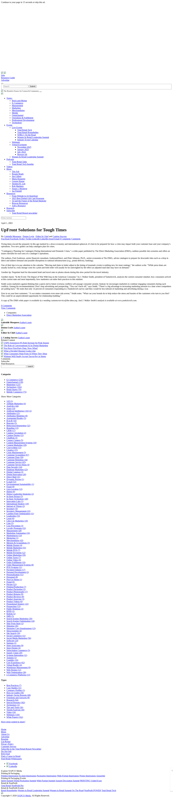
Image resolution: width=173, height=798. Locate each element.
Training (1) (11, 658)
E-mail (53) (11, 482)
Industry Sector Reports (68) (18, 695)
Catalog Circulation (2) (16, 433)
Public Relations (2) (14, 609)
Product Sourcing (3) (15, 599)
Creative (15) (12, 450)
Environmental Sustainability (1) (20, 484)
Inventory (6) (12, 509)
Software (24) (12, 640)
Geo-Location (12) (14, 489)
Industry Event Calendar (27, 140)
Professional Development (23, 120)
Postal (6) (10, 582)
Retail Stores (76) (13, 389)
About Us (5, 734)
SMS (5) (10, 616)
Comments (75, 239)
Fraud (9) (10, 487)
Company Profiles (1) (15, 690)
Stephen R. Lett (18, 184)
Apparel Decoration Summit (67, 781)
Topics (9, 98)
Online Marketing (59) (16, 555)
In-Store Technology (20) (17, 499)
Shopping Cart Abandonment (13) (21, 628)
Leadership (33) (13, 516)
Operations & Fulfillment (22, 118)
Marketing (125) (13, 384)
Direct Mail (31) (13, 477)
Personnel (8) (12, 577)
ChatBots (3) (11, 438)
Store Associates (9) (14, 645)
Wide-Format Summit (46, 781)
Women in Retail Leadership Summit (33, 790)
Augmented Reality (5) (16, 418)
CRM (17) (10, 430)
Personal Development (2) (17, 572)
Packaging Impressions (46, 776)
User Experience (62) (15, 662)
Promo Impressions (87, 776)
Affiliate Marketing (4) (16, 403)
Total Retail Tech (24, 130)
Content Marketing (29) (16, 445)
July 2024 (21, 152)
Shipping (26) (12, 626)
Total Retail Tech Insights (23, 164)
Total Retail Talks (19, 162)
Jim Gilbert (16, 176)
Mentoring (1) (12, 538)
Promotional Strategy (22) (17, 604)
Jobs (3, 75)
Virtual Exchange (19, 144)
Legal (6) (10, 518)
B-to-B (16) (11, 421)
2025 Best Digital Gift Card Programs (28, 198)
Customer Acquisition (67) (17, 455)
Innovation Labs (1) (14, 501)
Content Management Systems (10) (21, 443)
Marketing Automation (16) (18, 533)
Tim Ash (15, 171)
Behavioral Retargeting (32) (18, 425)
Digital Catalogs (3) (14, 472)
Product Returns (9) (14, 594)
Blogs (8, 169)
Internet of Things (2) (15, 506)
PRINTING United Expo (91, 781)
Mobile (15, 113)
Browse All (22, 154)
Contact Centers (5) (14, 440)
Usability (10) (12, 660)
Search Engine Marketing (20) (19, 618)
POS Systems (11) (14, 567)
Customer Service (8, 746)
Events (9, 125)
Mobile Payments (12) (15, 553)
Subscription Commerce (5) (18, 650)
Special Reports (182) (15, 702)
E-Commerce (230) (14, 380)
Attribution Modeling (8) (17, 416)
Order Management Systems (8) (20, 565)
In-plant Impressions (27, 776)
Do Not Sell (6, 751)
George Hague (18, 181)
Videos (9, 166)
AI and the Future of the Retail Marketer (29, 201)
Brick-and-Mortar (19, 100)
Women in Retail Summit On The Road (67, 790)
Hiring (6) (10, 491)
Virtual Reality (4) (14, 665)
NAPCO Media (24, 795)
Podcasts (10, 159)
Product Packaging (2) (16, 589)
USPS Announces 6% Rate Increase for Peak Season (26, 343)
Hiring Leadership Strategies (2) (20, 494)
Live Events (17, 127)
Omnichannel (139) (14, 382)
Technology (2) (13, 705)
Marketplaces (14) (14, 535)
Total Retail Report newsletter (24, 213)
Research (10, 208)
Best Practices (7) (13, 685)
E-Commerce (17, 103)
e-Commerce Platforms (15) (18, 675)
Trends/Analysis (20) (15, 710)
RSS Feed (5, 754)
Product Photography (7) (17, 592)
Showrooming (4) (14, 631)
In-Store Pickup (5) (14, 496)
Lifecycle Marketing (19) (17, 521)
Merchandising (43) (14, 540)
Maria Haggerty (18, 179)
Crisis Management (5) (16, 452)
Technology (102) (14, 387)
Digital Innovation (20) (16, 474)
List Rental (5, 741)
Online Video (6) (13, 560)
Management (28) (14, 531)
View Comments (8, 308)
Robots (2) (11, 614)
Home (3, 729)
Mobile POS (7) (13, 550)
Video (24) (11, 712)
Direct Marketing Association (18, 315)
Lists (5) (10, 523)
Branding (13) (12, 428)
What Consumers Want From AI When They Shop (25, 354)
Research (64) (12, 700)
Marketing (16, 108)
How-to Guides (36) (15, 693)
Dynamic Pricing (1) (15, 479)
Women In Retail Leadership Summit (33, 137)
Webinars (16, 142)
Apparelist (100, 776)
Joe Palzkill (17, 191)
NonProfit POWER (92, 790)
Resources (10, 193)
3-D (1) (9, 401)
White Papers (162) (14, 717)
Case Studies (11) (13, 688)
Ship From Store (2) (15, 623)
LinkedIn (13, 766)
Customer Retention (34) (17, 460)
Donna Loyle (28, 236)
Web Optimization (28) (16, 672)
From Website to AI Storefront (25, 196)
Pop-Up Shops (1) (14, 579)
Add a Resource (19, 206)
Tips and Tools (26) (14, 707)
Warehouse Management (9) (18, 667)
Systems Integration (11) (16, 655)
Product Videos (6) (14, 601)
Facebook (13, 763)
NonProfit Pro (17, 785)
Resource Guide (8, 78)
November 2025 (24, 147)
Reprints (4, 739)
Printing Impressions (10, 776)
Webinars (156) (13, 715)
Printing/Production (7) (16, 587)
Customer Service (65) (16, 462)
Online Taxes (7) (13, 557)
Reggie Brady (18, 174)
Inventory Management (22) (18, 511)
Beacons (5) (11, 423)
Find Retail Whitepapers (11, 759)
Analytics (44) (12, 406)
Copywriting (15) (13, 447)
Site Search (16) (13, 633)
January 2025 (23, 149)
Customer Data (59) (14, 457)
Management (17, 105)
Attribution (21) (13, 413)
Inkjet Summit (7, 781)
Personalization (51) (15, 574)
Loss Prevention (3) (14, 526)
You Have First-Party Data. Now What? (21, 348)
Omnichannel (17, 115)
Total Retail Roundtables (27, 132)
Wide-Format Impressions (68, 776)
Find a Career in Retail (10, 756)
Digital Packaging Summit (25, 781)
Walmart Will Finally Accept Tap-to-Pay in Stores (25, 356)
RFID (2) (10, 611)
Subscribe (10, 210)
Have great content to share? (13, 722)
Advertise (5, 80)
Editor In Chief (42, 236)
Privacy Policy (7, 744)
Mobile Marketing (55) (16, 548)
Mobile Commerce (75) (16, 392)
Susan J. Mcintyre (19, 188)
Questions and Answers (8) (18, 697)
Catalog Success (60, 236)
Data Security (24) (14, 467)
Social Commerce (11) (16, 636)
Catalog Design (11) (15, 435)
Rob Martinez (18, 186)
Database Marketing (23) (17, 469)
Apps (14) (10, 408)
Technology (17, 122)
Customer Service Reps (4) (17, 465)
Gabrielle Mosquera (12, 236)
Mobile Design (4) (14, 545)
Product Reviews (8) (15, 596)
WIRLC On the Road (26, 135)
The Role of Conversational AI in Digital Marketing (26, 345)
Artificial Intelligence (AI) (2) (19, 411)
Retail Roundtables (9, 790)
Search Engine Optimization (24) (20, 621)
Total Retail (6, 785)
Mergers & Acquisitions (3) (18, 543)
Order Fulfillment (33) (15, 562)
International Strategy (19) (17, 504)
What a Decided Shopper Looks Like (20, 351)
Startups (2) (11, 643)
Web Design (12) (13, 670)
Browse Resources (20, 203)
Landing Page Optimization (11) (20, 513)
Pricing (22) (11, 584)
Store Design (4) (13, 648)
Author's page (26, 322)
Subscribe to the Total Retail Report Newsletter (21, 749)
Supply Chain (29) (14, 653)
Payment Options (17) (15, 570)
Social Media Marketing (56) (18, 638)
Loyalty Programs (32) (16, 528)
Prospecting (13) (13, 606)
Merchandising (18, 110)
